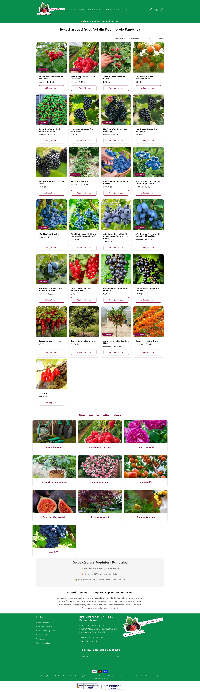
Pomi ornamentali (43, 635)
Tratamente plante (43, 643)
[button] (94, 9)
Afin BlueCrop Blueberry (50, 234)
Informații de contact (101, 678)
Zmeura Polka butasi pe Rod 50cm (114, 78)
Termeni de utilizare (143, 676)
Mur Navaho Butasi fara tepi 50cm (51, 182)
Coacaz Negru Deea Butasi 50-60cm (148, 289)
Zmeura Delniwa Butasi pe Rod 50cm (51, 78)
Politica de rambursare (126, 676)
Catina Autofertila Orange (147, 341)
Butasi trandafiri (42, 623)
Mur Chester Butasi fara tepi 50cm (146, 130)
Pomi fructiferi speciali (45, 631)
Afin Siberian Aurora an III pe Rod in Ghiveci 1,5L (148, 235)
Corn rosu (43, 393)
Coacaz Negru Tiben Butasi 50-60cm (115, 289)
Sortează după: (121, 38)
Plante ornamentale (44, 627)
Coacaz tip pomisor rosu (50, 341)
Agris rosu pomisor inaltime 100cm (116, 342)
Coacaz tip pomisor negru (83, 341)
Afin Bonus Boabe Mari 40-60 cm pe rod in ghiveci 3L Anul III (115, 236)
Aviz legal (155, 676)
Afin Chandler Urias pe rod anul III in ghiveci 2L (148, 182)
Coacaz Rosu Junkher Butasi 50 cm (81, 289)
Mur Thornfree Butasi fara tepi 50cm (115, 130)
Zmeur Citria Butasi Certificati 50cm (145, 78)
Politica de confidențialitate (107, 676)
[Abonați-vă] (118, 656)
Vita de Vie (40, 639)
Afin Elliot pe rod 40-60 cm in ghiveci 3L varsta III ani (83, 235)
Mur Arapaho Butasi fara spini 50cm (82, 130)
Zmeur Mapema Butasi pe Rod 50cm (83, 78)
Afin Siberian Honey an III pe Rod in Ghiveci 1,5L (50, 289)
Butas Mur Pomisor (79, 181)
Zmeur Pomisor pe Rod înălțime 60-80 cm (49, 130)
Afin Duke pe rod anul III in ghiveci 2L (115, 182)
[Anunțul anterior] (37, 21)
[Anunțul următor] (162, 21)
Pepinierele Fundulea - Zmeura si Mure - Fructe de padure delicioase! (71, 676)
